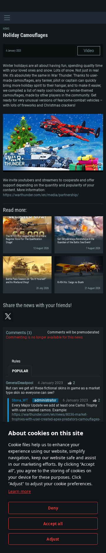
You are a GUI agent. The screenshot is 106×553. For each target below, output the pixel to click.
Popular (20, 371)
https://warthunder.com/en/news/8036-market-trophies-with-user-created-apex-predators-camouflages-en (56, 419)
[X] (8, 316)
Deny (53, 508)
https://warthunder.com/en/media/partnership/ (41, 195)
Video (89, 50)
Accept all (53, 523)
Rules (16, 361)
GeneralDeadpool (19, 383)
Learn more (19, 491)
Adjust (53, 539)
